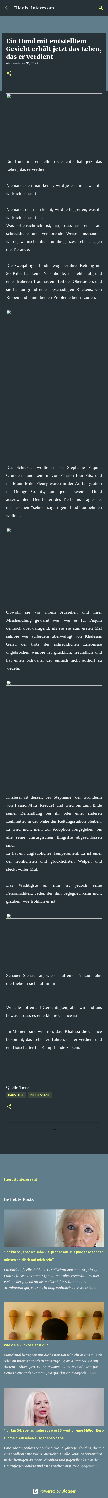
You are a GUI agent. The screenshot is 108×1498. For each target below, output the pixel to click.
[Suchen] (101, 8)
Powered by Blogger (57, 1491)
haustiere (16, 1095)
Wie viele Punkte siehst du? (26, 1345)
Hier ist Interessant (35, 7)
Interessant (40, 1095)
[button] (9, 73)
